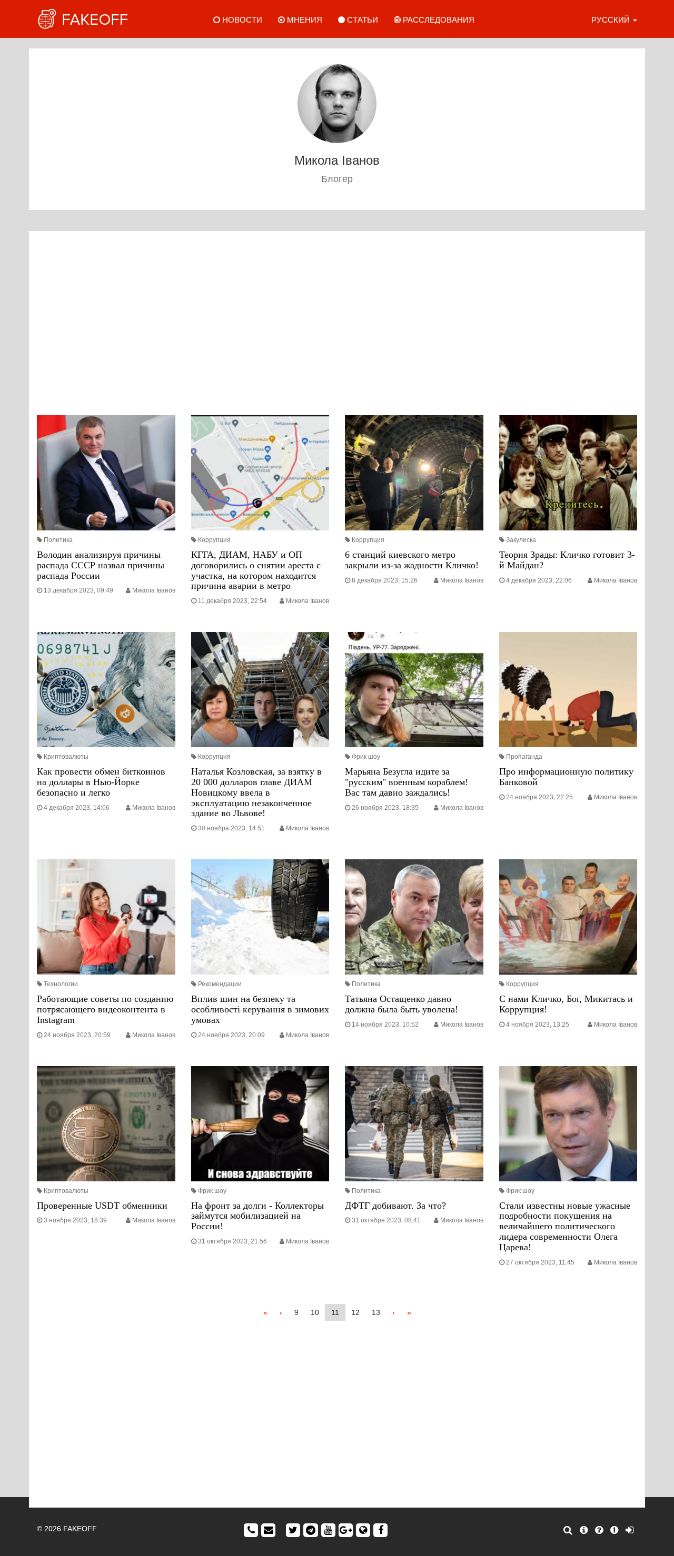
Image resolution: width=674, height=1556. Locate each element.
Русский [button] (611, 19)
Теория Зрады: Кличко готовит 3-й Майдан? (567, 559)
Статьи (361, 19)
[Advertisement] (337, 325)
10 (315, 1312)
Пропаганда (524, 756)
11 (335, 1312)
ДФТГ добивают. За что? (395, 1205)
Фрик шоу (366, 756)
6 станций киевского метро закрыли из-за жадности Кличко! (412, 559)
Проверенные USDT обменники (102, 1205)
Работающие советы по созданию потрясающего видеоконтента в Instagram (105, 1009)
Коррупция (214, 540)
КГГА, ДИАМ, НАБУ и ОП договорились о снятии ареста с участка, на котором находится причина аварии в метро (256, 570)
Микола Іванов (153, 590)
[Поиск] (568, 1530)
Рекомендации (220, 984)
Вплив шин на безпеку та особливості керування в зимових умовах (260, 1009)
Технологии (61, 984)
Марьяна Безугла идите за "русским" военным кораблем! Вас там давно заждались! (406, 782)
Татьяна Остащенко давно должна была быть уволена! (401, 1004)
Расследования (437, 19)
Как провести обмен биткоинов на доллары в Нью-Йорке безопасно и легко (101, 782)
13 (376, 1312)
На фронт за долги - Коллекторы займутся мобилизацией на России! (257, 1216)
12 (355, 1312)
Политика (58, 540)
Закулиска (521, 540)
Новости (241, 19)
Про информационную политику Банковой (566, 776)
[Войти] (629, 1530)
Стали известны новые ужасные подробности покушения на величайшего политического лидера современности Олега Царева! (564, 1226)
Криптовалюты (66, 756)
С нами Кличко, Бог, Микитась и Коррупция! (566, 1004)
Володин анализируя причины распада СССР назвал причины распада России (100, 565)
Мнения (303, 19)
